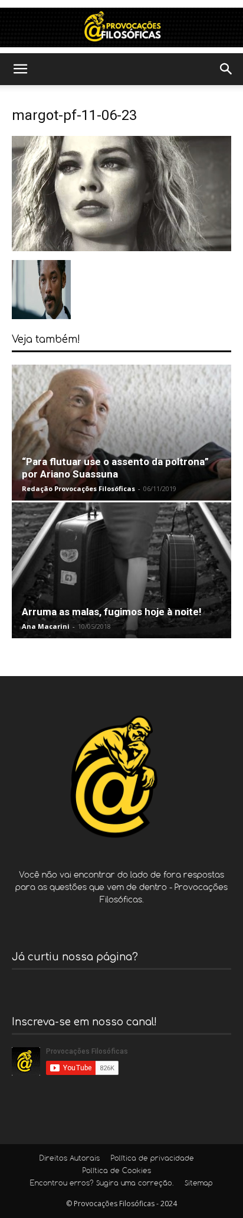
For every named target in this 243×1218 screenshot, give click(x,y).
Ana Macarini (46, 626)
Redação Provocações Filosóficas (78, 488)
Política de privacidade (152, 1158)
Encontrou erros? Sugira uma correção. (101, 1183)
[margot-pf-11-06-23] (121, 248)
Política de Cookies (117, 1171)
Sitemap (199, 1183)
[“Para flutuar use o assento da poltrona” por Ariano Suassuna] (121, 433)
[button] (20, 69)
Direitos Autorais (70, 1158)
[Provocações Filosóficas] (121, 27)
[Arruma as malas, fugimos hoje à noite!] (121, 570)
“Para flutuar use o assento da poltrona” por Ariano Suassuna (115, 468)
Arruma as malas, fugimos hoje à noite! (112, 612)
